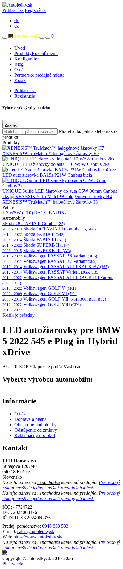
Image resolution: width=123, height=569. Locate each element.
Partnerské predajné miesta (39, 75)
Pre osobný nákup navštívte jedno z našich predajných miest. (61, 485)
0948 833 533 (55, 526)
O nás (19, 69)
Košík (20, 80)
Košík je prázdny (18, 315)
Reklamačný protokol (34, 435)
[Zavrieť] (4, 121)
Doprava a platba (30, 419)
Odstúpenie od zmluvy (35, 430)
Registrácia (35, 10)
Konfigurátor (26, 58)
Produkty (36, 53)
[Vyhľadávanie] (41, 38)
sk (16, 20)
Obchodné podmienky (35, 424)
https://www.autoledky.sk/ (37, 536)
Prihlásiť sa (13, 10)
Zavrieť (11, 125)
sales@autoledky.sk (35, 531)
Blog (19, 64)
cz (16, 25)
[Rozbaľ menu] (4, 38)
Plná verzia (12, 563)
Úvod (19, 48)
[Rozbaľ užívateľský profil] (47, 38)
